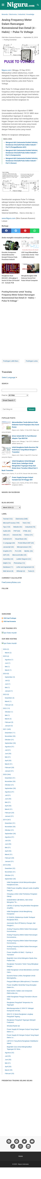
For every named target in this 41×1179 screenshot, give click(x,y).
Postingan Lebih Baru (10, 361)
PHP (17, 531)
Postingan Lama (32, 361)
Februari (9, 705)
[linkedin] (28, 1146)
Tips (6, 527)
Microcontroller (19, 555)
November (10, 736)
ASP (6, 555)
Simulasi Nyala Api (13, 1026)
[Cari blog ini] (38, 5)
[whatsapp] (34, 230)
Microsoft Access (11, 523)
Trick (26, 523)
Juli (7, 680)
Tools (31, 571)
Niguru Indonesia (23, 1164)
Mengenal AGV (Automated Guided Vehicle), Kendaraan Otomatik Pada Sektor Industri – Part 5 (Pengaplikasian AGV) (22, 145)
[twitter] (16, 230)
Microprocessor (24, 547)
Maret (8, 653)
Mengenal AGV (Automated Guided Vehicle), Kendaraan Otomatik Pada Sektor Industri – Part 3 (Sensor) (22, 160)
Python (28, 535)
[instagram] (20, 1146)
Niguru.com (6, 70)
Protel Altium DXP (26, 543)
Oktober (9, 712)
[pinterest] (25, 230)
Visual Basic (21, 539)
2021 (7, 729)
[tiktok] (12, 1146)
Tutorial (8, 519)
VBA (6, 535)
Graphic (7, 551)
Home (20, 1156)
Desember (9, 698)
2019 (7, 820)
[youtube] (32, 1141)
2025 (6, 656)
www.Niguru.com (8, 218)
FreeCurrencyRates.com (11, 582)
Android (7, 539)
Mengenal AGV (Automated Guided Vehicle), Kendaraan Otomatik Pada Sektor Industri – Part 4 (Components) (22, 152)
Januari (9, 691)
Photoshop (19, 563)
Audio (6, 531)
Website (17, 527)
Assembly (8, 559)
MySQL (28, 551)
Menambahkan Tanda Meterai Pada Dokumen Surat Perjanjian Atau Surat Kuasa (25, 424)
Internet (17, 535)
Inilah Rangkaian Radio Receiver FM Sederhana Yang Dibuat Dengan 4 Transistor (25, 449)
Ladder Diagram (23, 559)
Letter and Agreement (25, 567)
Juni (7, 663)
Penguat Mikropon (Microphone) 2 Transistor (23, 981)
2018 (7, 865)
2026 (6, 649)
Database (8, 567)
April (8, 760)
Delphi (7, 563)
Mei (7, 666)
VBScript (20, 571)
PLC (18, 551)
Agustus (9, 660)
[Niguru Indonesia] (20, 5)
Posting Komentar (10, 40)
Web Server (8, 571)
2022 (6, 708)
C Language (9, 543)
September (10, 677)
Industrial (30, 527)
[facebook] (6, 230)
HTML (27, 531)
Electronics (22, 519)
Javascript (8, 547)
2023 (6, 694)
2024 (6, 673)
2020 (7, 774)
